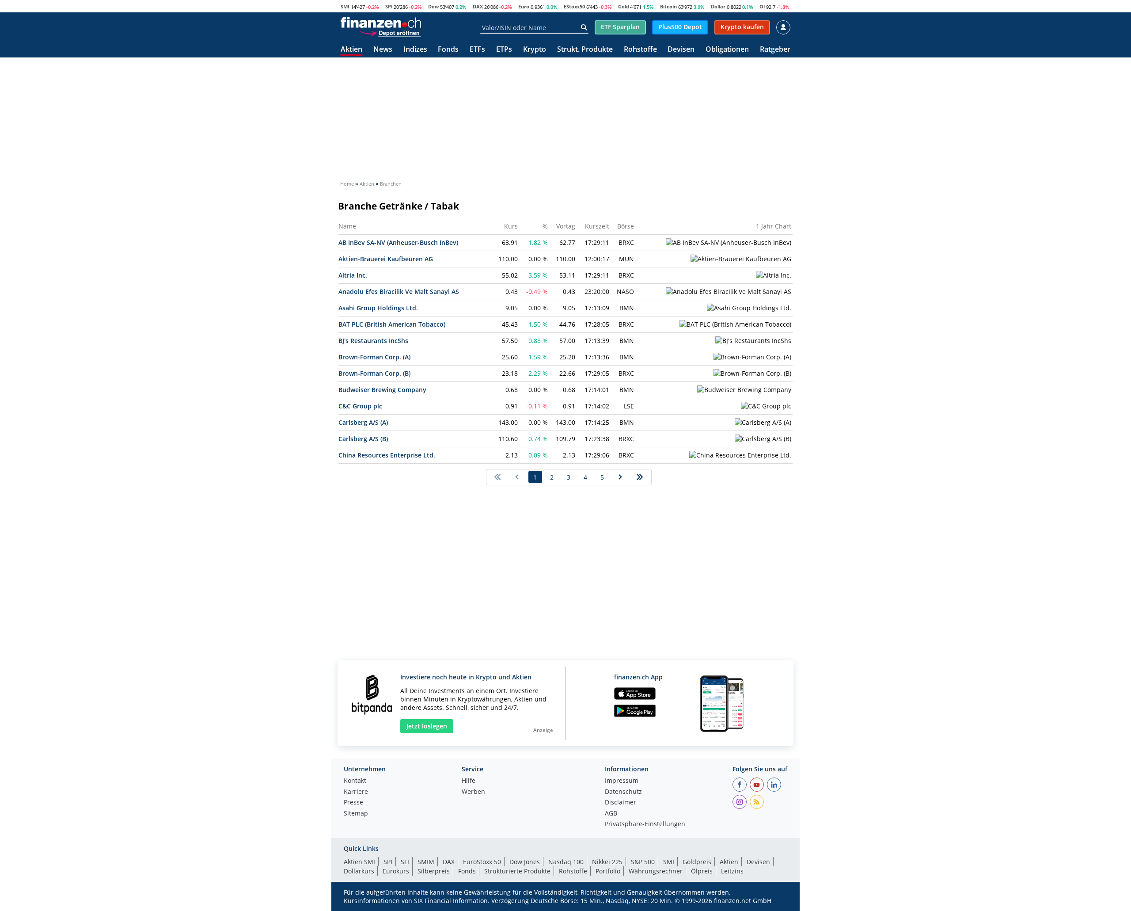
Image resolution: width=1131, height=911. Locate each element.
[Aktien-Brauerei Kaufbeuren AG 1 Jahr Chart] (741, 259)
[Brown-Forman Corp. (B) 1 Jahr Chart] (752, 373)
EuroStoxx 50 (482, 862)
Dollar (718, 6)
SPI (389, 6)
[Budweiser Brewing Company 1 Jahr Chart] (744, 389)
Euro (523, 6)
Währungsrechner (656, 871)
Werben (473, 792)
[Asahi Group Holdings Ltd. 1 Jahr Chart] (749, 308)
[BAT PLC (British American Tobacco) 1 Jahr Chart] (735, 324)
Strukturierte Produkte (517, 871)
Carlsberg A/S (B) (363, 439)
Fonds (448, 50)
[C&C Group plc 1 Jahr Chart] (766, 406)
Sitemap (356, 813)
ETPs (504, 50)
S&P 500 (643, 862)
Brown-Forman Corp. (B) (374, 373)
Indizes (415, 50)
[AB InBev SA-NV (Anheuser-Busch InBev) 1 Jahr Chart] (728, 242)
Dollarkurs (359, 871)
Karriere (356, 792)
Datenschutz (623, 792)
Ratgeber (775, 50)
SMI (345, 6)
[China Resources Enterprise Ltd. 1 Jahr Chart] (740, 455)
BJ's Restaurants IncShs (373, 340)
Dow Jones (524, 862)
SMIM (425, 862)
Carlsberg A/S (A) (363, 422)
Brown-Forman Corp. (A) (374, 357)
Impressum (621, 781)
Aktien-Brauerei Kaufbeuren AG (385, 259)
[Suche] (583, 27)
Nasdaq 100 (566, 862)
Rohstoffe (640, 50)
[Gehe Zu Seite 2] (620, 477)
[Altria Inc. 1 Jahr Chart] (773, 275)
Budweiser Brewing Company (382, 389)
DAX (478, 6)
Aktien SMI (359, 862)
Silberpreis (433, 871)
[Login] (783, 27)
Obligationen (727, 50)
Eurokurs (396, 871)
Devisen (681, 50)
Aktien (351, 50)
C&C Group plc (360, 406)
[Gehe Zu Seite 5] (640, 477)
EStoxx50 (574, 6)
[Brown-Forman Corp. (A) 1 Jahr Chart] (752, 357)
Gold (623, 6)
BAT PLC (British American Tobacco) (391, 324)
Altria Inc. (352, 275)
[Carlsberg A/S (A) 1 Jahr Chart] (763, 422)
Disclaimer (620, 802)
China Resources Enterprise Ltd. (386, 455)
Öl (762, 6)
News (382, 50)
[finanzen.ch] (381, 22)
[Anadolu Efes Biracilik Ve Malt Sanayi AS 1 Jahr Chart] (728, 291)
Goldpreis (697, 862)
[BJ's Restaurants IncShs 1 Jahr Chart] (753, 340)
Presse (353, 802)
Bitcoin (668, 6)
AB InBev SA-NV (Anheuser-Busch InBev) (398, 242)
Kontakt (355, 781)
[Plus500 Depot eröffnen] (390, 33)
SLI (405, 862)
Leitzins (732, 871)
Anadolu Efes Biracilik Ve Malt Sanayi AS (398, 291)
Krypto (534, 50)
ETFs (477, 50)
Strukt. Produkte (585, 50)
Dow (433, 6)
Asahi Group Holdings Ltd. (378, 308)
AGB (611, 813)
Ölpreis (702, 871)
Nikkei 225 (607, 862)
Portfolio (608, 871)
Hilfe (468, 781)
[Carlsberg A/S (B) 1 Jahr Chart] (763, 439)
